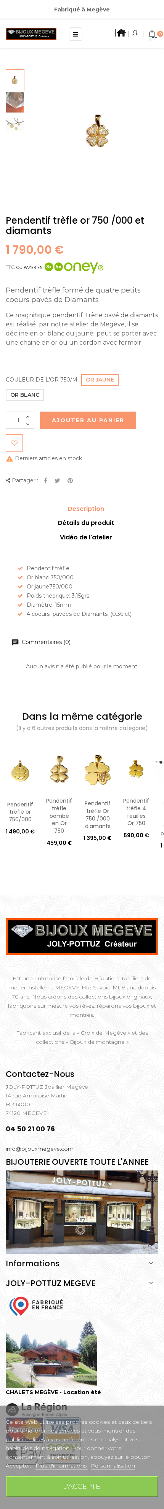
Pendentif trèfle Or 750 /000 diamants (98, 815)
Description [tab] (86, 508)
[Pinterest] (70, 481)
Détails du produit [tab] (86, 522)
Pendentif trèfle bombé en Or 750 (59, 816)
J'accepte (82, 1486)
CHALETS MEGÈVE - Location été (53, 1392)
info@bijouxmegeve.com (40, 1148)
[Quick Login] (135, 34)
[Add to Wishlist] (14, 443)
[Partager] (45, 481)
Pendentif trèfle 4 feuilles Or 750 (136, 812)
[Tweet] (57, 481)
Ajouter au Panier (88, 420)
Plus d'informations (61, 1465)
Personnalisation (113, 1465)
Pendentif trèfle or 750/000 (20, 812)
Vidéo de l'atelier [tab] (86, 537)
